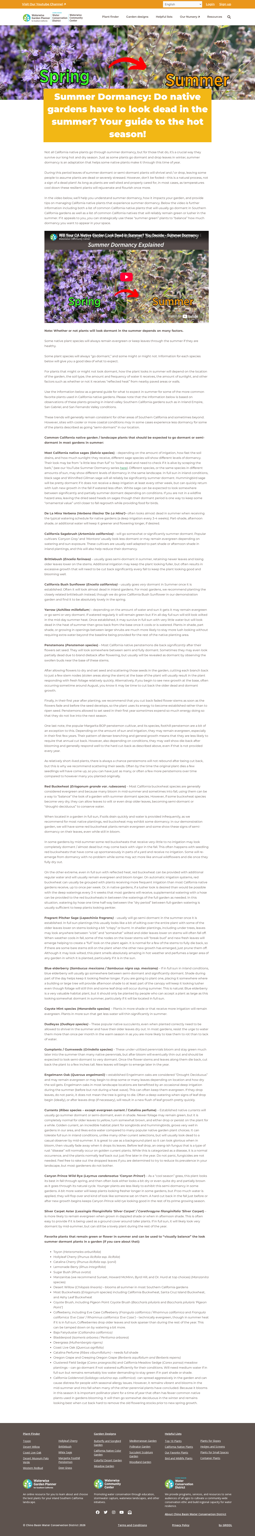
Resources (214, 16)
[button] (229, 17)
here (123, 468)
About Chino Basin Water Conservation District (195, 1514)
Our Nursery (188, 16)
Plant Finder (31, 1433)
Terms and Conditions (132, 1525)
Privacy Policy (180, 1525)
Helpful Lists (173, 1433)
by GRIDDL (225, 1525)
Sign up (225, 4)
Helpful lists (164, 16)
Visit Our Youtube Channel (42, 4)
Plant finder (110, 16)
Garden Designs (105, 1433)
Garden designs (137, 16)
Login (210, 4)
